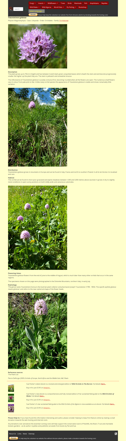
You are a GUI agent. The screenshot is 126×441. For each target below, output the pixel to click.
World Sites (58, 7)
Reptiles (104, 3)
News (25, 434)
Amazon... (47, 388)
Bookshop (82, 7)
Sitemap (31, 434)
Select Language (36, 11)
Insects (41, 3)
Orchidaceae (63, 20)
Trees (63, 3)
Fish (85, 3)
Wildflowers (52, 3)
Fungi (32, 3)
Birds (70, 3)
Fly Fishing (71, 7)
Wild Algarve (46, 7)
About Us (12, 434)
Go (26, 9)
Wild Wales (34, 7)
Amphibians (94, 3)
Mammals (78, 3)
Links (19, 434)
